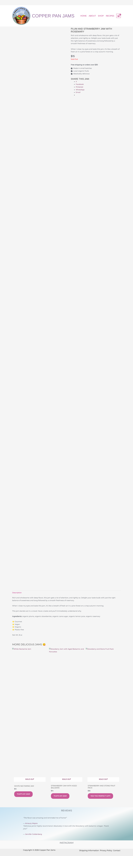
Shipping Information (89, 850)
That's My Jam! (23, 794)
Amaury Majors (31, 823)
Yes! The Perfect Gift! (100, 796)
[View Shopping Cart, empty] (118, 16)
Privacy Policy (106, 850)
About (92, 16)
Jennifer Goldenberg (33, 834)
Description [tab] (17, 593)
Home (83, 16)
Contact (116, 850)
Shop (101, 16)
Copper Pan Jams (53, 15)
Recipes (110, 16)
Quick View (29, 781)
